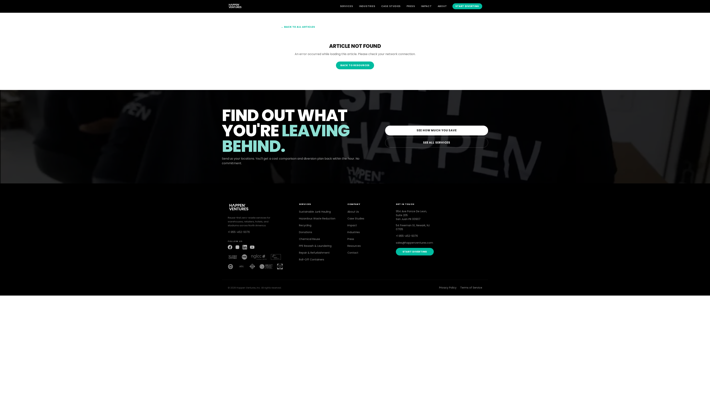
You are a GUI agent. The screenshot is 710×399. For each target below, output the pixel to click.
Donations (305, 232)
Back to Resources (355, 65)
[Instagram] (237, 247)
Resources (354, 246)
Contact (352, 253)
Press (411, 6)
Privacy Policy (448, 287)
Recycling (305, 225)
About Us (353, 212)
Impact (426, 6)
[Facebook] (230, 247)
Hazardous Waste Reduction (317, 218)
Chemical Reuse (309, 239)
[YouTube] (252, 247)
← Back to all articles (298, 27)
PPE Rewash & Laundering (315, 246)
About (442, 6)
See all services (436, 142)
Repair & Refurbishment (314, 253)
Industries (367, 6)
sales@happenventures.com (414, 243)
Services (346, 6)
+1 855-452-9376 (239, 232)
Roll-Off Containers (311, 259)
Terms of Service (471, 287)
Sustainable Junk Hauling (315, 212)
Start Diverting (467, 6)
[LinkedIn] (245, 247)
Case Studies (391, 6)
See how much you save (437, 130)
